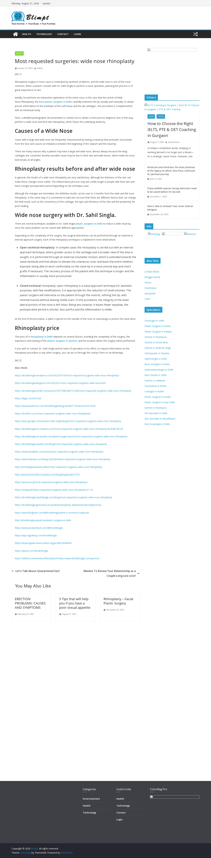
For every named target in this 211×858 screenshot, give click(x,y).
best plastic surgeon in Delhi (55, 101)
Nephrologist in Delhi (156, 358)
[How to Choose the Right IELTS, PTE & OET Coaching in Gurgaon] (172, 107)
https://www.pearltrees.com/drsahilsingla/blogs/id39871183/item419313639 (55, 405)
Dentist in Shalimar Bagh (158, 347)
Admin (40, 68)
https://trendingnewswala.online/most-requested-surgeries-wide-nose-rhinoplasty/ (58, 467)
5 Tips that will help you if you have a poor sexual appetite (74, 603)
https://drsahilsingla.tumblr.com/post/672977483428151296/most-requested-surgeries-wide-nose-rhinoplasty (73, 390)
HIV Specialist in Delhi (156, 413)
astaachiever (174, 142)
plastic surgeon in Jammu (62, 340)
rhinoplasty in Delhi (41, 336)
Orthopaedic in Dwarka (157, 353)
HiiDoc (148, 282)
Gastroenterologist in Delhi (159, 369)
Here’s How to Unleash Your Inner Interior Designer (170, 208)
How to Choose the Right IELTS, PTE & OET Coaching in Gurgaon (172, 129)
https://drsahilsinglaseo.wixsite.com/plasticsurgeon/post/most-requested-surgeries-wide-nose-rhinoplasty (71, 436)
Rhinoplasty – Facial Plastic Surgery (118, 601)
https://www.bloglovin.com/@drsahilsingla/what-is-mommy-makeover (52, 512)
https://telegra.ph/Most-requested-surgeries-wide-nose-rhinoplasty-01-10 (54, 489)
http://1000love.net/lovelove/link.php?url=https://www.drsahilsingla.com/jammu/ (57, 558)
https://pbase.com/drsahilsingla (31, 550)
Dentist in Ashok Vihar (156, 342)
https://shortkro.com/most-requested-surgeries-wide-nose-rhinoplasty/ (52, 413)
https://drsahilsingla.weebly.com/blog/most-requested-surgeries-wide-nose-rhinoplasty (61, 444)
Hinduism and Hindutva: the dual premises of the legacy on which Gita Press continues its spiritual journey (171, 171)
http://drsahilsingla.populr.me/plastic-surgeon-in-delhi (43, 520)
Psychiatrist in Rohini (155, 386)
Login (77, 34)
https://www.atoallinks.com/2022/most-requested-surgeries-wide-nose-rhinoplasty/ (59, 451)
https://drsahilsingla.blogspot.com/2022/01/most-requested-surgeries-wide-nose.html (60, 383)
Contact (63, 34)
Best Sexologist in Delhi (157, 424)
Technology (44, 34)
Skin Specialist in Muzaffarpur (160, 418)
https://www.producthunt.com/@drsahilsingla (39, 527)
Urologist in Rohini (154, 391)
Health (26, 34)
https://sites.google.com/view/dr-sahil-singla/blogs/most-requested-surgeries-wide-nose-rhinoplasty (68, 421)
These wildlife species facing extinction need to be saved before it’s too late (172, 190)
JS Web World (152, 271)
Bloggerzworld (152, 277)
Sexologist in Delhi (154, 320)
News (151, 116)
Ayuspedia (150, 293)
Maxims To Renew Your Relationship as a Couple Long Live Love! (110, 573)
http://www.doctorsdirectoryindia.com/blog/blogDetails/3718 (47, 474)
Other (161, 116)
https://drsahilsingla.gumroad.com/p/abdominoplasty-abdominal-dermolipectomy (58, 504)
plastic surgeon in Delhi (89, 223)
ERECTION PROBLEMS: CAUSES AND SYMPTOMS (30, 603)
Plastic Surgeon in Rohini (158, 326)
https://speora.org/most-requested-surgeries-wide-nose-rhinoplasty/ (51, 482)
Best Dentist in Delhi (155, 375)
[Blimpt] (15, 34)
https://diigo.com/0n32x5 (28, 398)
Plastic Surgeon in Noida (158, 396)
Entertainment (91, 798)
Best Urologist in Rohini (157, 364)
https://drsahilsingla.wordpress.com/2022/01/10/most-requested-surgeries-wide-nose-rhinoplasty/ (67, 375)
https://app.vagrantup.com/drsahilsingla (36, 535)
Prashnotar (150, 288)
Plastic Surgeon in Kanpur (158, 331)
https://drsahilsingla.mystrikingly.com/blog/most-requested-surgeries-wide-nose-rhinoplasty (63, 497)
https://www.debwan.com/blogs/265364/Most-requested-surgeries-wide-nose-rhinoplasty (62, 459)
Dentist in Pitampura (155, 337)
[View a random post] (195, 34)
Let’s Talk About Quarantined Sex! (37, 571)
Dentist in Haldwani (155, 380)
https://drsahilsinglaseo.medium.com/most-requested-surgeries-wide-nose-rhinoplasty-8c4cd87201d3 (69, 428)
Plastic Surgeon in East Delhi (160, 402)
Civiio (147, 298)
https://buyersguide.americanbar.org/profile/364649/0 (43, 543)
